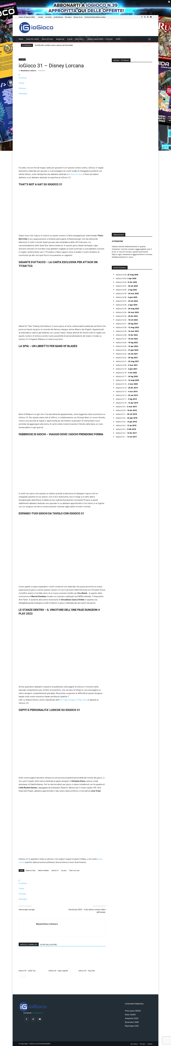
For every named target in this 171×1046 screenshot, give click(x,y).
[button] (149, 39)
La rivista (22, 59)
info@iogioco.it (37, 1013)
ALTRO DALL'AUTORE (48, 945)
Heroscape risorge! (27, 909)
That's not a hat (74, 870)
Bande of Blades (43, 870)
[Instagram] (144, 17)
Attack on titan (30, 870)
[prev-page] (20, 975)
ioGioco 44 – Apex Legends (58, 971)
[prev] (144, 45)
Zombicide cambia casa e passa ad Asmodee (54, 45)
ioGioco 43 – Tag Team (86, 971)
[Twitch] (147, 17)
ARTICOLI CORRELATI (28, 945)
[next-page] (24, 975)
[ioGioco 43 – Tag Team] (92, 959)
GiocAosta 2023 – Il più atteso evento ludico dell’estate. (87, 910)
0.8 (114, 133)
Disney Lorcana (75, 174)
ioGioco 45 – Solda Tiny (27, 971)
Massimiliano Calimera (28, 70)
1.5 (114, 144)
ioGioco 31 (54, 870)
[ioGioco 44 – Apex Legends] (62, 959)
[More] (62, 98)
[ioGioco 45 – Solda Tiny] (32, 959)
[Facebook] (141, 17)
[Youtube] (150, 17)
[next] (148, 45)
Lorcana (63, 870)
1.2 (114, 140)
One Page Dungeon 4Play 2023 (73, 700)
